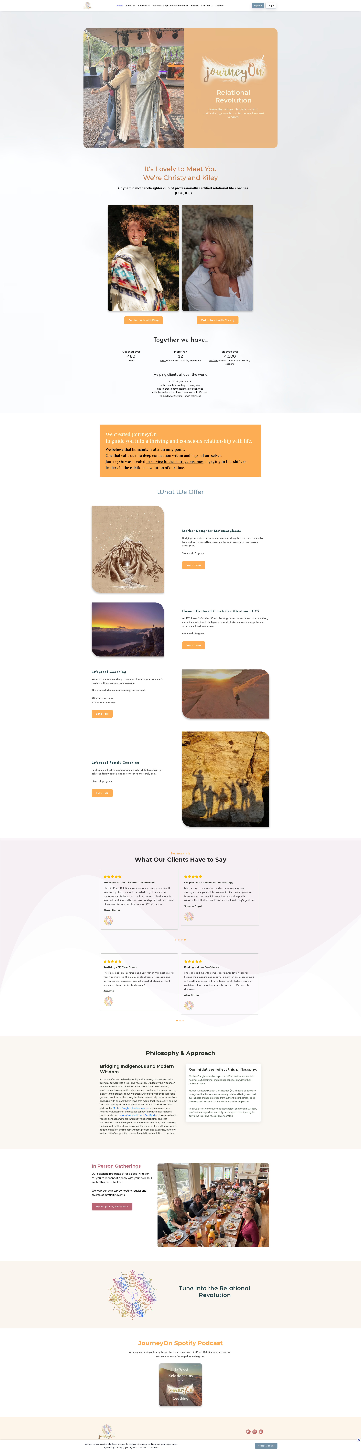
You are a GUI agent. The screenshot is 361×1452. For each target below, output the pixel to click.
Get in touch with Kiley (143, 320)
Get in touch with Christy (217, 320)
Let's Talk (102, 713)
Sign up (258, 5)
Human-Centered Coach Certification (138, 1115)
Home (120, 5)
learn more (193, 565)
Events (194, 5)
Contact (220, 5)
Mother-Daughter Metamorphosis (170, 5)
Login (271, 5)
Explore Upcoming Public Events (112, 1206)
